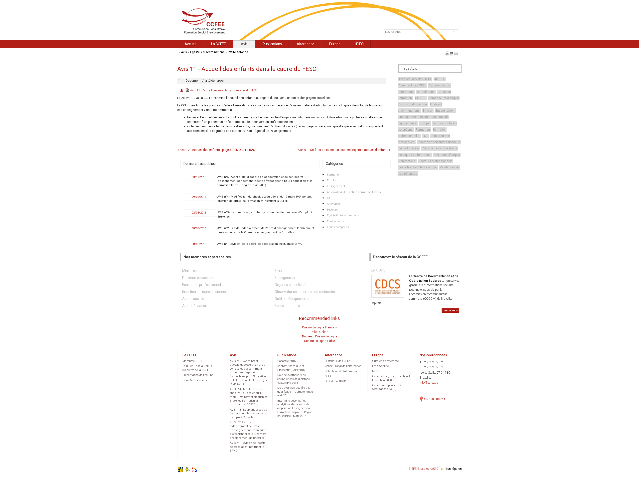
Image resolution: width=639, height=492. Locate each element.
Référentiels (407, 161)
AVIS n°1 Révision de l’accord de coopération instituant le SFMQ (259, 244)
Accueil (190, 44)
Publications (272, 44)
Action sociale (193, 299)
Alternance (305, 44)
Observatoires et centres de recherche (305, 292)
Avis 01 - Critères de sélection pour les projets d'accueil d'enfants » (344, 150)
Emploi (428, 110)
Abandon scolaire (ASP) (415, 79)
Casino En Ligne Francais (319, 327)
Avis (244, 44)
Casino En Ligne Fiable (319, 341)
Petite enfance (238, 52)
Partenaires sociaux (197, 278)
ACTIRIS (439, 79)
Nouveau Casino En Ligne (319, 336)
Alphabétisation (439, 85)
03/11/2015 (199, 177)
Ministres (189, 271)
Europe (334, 44)
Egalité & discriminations (207, 52)
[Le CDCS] (388, 286)
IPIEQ (359, 44)
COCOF (420, 98)
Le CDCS (378, 270)
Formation (423, 129)
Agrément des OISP (412, 85)
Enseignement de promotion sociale (423, 117)
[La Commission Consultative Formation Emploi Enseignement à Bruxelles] (206, 33)
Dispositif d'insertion (413, 104)
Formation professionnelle (203, 285)
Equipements (407, 123)
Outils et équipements (292, 299)
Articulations (426, 92)
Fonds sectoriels (287, 306)
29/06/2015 (199, 197)
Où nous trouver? (435, 399)
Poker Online (319, 332)
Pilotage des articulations (439, 148)
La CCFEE (218, 44)
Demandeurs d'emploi (443, 98)
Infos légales (453, 469)
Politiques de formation (414, 155)
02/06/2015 (199, 212)
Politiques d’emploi (447, 155)
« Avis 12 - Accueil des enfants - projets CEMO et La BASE (217, 150)
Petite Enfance (408, 148)
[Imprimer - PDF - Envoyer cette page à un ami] (451, 56)
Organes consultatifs (291, 285)
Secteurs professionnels (436, 161)
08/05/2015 (199, 228)
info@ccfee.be (429, 382)
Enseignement (445, 110)
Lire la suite (450, 310)
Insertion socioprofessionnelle (439, 142)
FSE (425, 136)
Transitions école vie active (417, 167)
